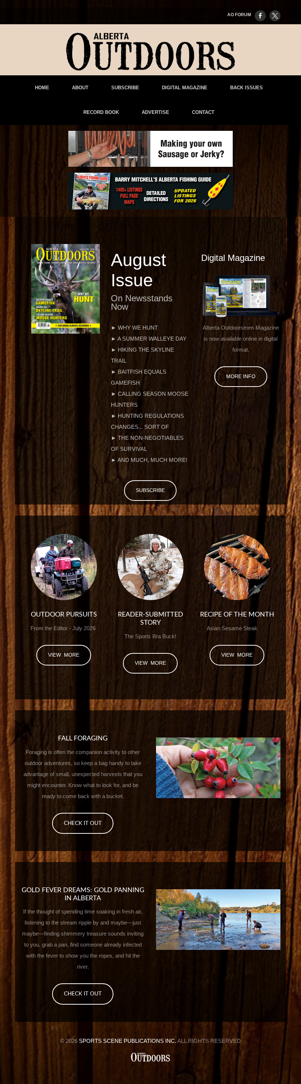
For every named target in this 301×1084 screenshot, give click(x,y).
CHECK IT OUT (83, 823)
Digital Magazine (184, 87)
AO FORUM (239, 14)
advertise (155, 112)
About (80, 87)
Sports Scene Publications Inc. (127, 1041)
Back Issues (246, 87)
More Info (240, 376)
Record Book (101, 112)
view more (63, 655)
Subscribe (125, 87)
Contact (203, 112)
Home (42, 87)
